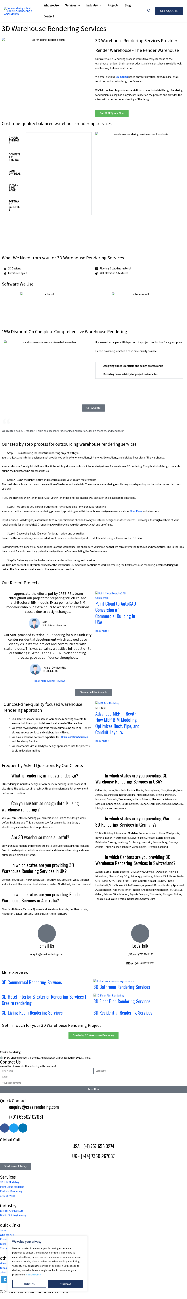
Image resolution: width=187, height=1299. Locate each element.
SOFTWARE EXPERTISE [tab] (14, 206)
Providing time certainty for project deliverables (130, 374)
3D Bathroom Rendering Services (122, 986)
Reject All (29, 1284)
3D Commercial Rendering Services (32, 982)
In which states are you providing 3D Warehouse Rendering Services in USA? (131, 778)
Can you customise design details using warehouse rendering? (40, 806)
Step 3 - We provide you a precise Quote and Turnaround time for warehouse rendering (56, 507)
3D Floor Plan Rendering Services (122, 1001)
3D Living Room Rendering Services (32, 1012)
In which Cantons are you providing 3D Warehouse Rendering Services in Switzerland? (135, 860)
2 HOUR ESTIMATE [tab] (14, 140)
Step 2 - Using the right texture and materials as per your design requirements (51, 480)
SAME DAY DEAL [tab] (14, 172)
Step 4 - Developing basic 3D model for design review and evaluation (46, 534)
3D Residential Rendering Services (123, 1012)
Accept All (65, 1284)
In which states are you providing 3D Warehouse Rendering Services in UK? (38, 868)
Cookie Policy (33, 1275)
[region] (47, 1264)
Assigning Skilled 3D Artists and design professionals (133, 366)
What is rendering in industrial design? (44, 775)
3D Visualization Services (74, 737)
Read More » (102, 631)
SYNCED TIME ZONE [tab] (13, 187)
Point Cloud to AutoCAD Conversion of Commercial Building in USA (115, 612)
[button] (78, 5)
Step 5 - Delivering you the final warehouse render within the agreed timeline (51, 560)
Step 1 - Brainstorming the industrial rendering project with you (43, 453)
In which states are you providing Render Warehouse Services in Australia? (41, 897)
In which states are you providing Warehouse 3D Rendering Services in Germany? (138, 821)
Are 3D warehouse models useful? (40, 837)
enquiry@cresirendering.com (46, 954)
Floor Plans (136, 511)
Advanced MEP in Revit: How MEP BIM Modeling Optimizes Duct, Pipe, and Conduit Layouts (117, 722)
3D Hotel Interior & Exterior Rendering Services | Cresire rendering (44, 999)
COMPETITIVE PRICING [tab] (14, 157)
